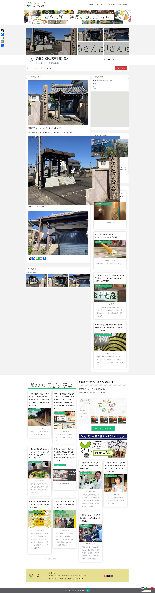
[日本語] (149, 588)
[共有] (2, 45)
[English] (143, 588)
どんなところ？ (38, 68)
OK (88, 590)
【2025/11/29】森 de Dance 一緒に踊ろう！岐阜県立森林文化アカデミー (64, 504)
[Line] (2, 38)
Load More (52, 558)
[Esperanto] (146, 588)
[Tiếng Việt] (152, 588)
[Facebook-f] (112, 576)
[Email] (2, 41)
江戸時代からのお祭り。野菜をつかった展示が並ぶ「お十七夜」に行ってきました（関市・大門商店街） (109, 278)
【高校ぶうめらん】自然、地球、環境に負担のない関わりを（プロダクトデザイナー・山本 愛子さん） (115, 467)
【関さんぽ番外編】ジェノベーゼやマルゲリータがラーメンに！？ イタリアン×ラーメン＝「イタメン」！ (39, 453)
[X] (2, 31)
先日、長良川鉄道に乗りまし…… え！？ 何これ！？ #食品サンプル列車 (110, 236)
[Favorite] (93, 154)
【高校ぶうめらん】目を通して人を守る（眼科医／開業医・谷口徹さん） (90, 465)
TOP (28, 68)
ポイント (50, 68)
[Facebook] (2, 34)
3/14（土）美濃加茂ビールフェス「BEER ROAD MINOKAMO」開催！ (39, 504)
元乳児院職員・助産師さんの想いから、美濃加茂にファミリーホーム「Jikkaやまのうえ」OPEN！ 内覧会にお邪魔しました (39, 399)
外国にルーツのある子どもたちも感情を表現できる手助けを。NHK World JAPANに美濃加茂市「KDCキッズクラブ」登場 (64, 454)
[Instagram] (105, 576)
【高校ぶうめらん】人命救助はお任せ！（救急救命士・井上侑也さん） (90, 518)
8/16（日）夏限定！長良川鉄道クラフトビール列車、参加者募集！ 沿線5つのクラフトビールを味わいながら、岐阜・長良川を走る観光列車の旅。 (64, 401)
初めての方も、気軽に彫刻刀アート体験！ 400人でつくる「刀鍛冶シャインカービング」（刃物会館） (110, 327)
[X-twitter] (108, 576)
